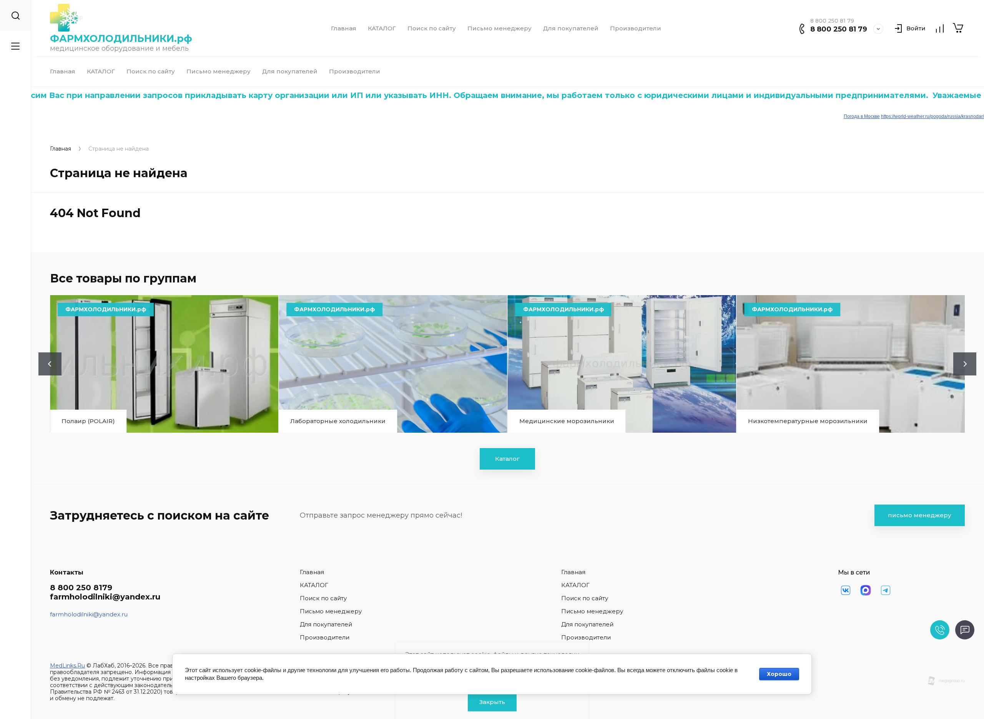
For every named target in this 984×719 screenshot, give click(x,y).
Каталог (507, 458)
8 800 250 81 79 (838, 29)
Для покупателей (570, 28)
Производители (635, 28)
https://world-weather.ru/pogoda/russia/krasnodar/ (932, 116)
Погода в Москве (862, 116)
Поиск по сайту (431, 28)
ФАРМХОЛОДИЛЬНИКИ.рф (121, 38)
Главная (343, 28)
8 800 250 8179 (81, 587)
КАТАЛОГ (382, 28)
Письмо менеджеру (499, 28)
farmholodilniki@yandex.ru (105, 596)
